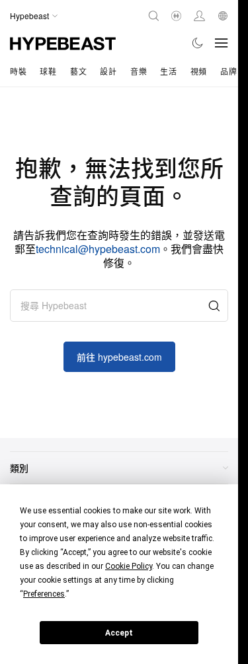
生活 (168, 71)
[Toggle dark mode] (198, 43)
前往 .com (119, 356)
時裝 (18, 71)
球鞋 (48, 71)
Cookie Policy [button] (128, 566)
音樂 (138, 71)
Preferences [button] (44, 594)
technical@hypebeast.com (98, 248)
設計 (108, 71)
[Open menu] (221, 43)
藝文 (78, 71)
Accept (119, 633)
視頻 (198, 71)
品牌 (228, 71)
